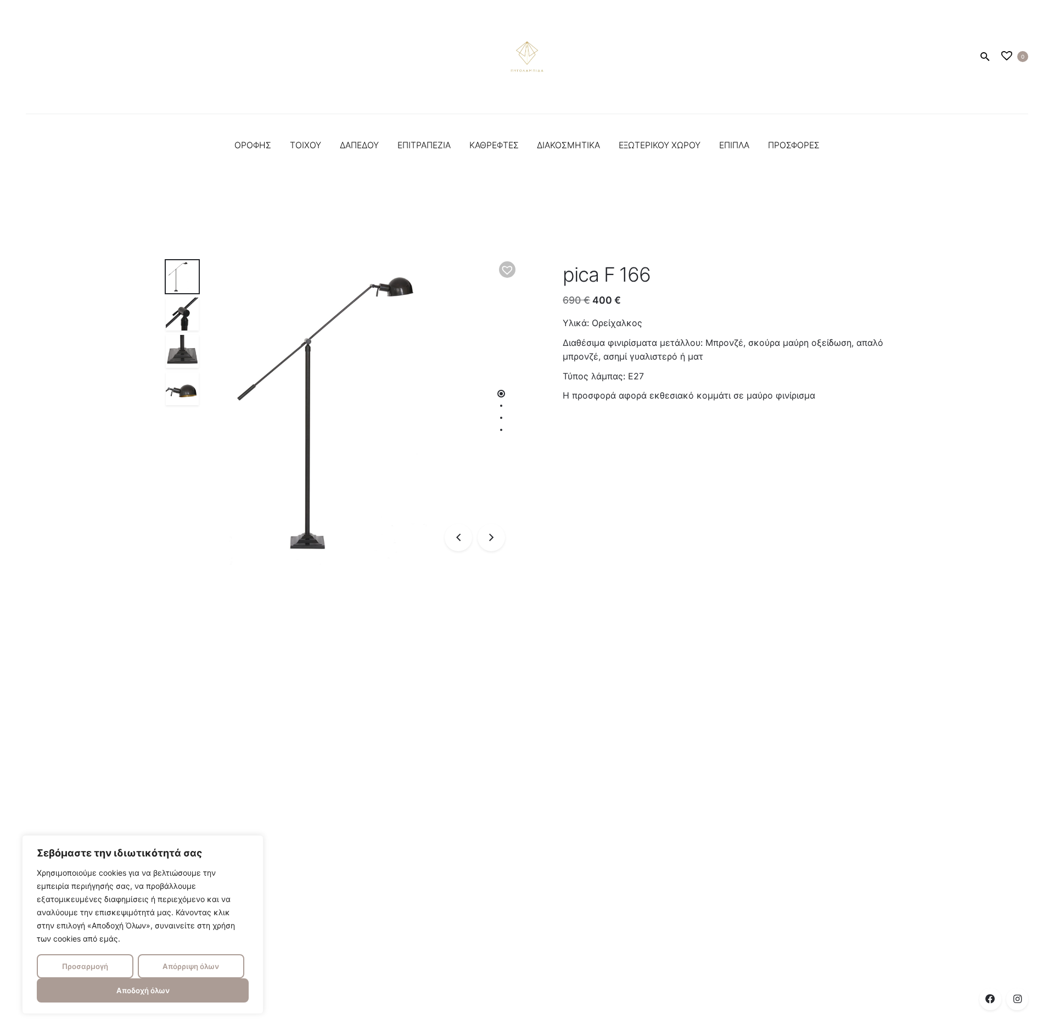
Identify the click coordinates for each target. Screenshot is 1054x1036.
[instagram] (1017, 999)
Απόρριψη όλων (190, 966)
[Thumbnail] (527, 56)
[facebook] (990, 999)
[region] (143, 924)
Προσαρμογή (85, 966)
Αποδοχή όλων (143, 990)
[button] (507, 269)
